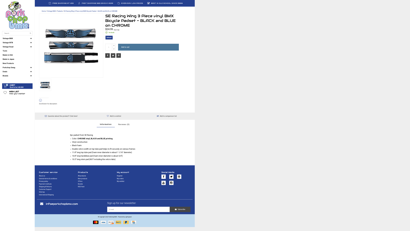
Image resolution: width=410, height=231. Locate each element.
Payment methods (45, 184)
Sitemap (42, 192)
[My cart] (5, 87)
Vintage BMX (8, 38)
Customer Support (45, 189)
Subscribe (181, 209)
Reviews (124, 124)
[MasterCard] (95, 222)
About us (42, 176)
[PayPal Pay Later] (126, 222)
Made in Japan (8, 59)
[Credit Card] (133, 222)
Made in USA (8, 55)
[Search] (30, 33)
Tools (5, 51)
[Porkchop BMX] (17, 15)
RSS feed (81, 186)
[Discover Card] (111, 222)
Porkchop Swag (9, 68)
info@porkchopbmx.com (62, 204)
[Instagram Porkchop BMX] (171, 183)
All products (82, 176)
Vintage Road (8, 47)
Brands (5, 76)
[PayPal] (118, 222)
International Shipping (46, 195)
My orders (120, 178)
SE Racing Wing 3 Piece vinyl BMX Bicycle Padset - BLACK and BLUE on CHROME (90, 11)
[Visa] (103, 222)
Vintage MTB (8, 43)
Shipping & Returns (45, 186)
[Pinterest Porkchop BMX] (179, 177)
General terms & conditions (48, 178)
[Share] (107, 55)
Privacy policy (43, 181)
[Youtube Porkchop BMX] (163, 183)
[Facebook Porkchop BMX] (163, 177)
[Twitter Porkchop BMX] (171, 177)
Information (106, 124)
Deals (5, 72)
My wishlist (120, 181)
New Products (8, 63)
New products (82, 178)
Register (120, 176)
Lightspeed (128, 217)
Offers (80, 181)
